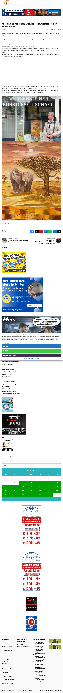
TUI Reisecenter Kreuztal (8, 381)
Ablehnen (5, 350)
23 (48, 491)
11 (5, 486)
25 (6, 495)
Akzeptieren (6, 346)
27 (23, 495)
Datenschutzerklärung (29, 358)
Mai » (58, 499)
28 (31, 495)
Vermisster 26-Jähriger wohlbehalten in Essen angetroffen (40, 679)
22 (40, 491)
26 (14, 495)
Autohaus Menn (6, 386)
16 (48, 486)
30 (48, 495)
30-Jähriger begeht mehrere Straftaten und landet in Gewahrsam (39, 664)
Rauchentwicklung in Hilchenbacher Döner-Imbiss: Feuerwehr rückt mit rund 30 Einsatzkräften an (40, 672)
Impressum (37, 358)
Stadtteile (32, 18)
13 (23, 486)
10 (57, 482)
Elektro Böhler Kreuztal (8, 369)
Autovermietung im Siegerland (10, 379)
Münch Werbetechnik (7, 367)
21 (31, 491)
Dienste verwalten (6, 343)
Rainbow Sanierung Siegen (9, 391)
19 (14, 491)
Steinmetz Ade (6, 376)
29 (40, 495)
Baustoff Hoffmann (7, 374)
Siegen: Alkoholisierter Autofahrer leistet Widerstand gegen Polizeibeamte (40, 657)
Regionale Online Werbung (9, 384)
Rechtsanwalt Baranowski (9, 371)
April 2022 (32, 470)
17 (57, 486)
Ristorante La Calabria (8, 388)
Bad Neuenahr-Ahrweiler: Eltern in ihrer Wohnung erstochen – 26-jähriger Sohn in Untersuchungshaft (40, 650)
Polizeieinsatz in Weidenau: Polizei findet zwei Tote (40, 644)
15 (40, 486)
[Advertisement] (31, 71)
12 (14, 486)
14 (31, 486)
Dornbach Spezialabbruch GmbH (11, 393)
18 (6, 491)
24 (57, 491)
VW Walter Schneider (7, 364)
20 (23, 491)
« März (5, 499)
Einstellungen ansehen (9, 355)
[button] (60, 335)
